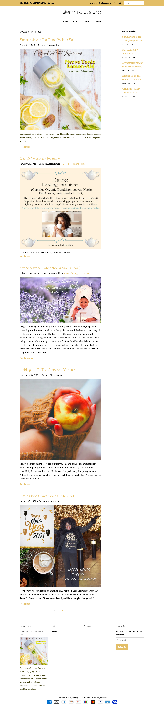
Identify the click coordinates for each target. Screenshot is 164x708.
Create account (105, 3)
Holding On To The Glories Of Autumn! (48, 370)
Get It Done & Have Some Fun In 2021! (47, 496)
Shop (75, 21)
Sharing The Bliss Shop (82, 12)
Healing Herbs (78, 163)
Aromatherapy (71, 273)
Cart (119, 3)
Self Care (85, 273)
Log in (92, 3)
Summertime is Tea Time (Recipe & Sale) (48, 40)
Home (65, 21)
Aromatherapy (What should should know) (50, 268)
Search (54, 631)
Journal (87, 21)
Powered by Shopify (98, 697)
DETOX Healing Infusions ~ (40, 158)
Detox (66, 163)
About (98, 21)
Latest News (25, 626)
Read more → (26, 146)
